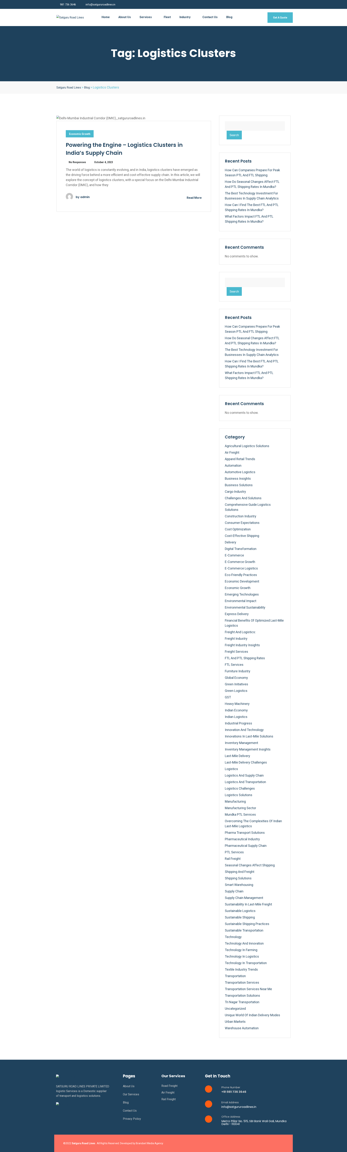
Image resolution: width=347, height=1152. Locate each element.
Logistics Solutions (238, 795)
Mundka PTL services (240, 814)
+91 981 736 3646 (233, 1092)
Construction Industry (240, 516)
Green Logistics (236, 691)
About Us (124, 17)
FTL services (234, 665)
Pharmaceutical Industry (242, 839)
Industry (185, 17)
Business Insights (238, 478)
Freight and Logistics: (240, 632)
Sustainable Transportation (244, 930)
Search (234, 135)
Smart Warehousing (239, 885)
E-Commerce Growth (240, 562)
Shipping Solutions (238, 878)
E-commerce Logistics (241, 568)
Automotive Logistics (240, 472)
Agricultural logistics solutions (247, 446)
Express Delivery (237, 614)
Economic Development (242, 581)
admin (85, 197)
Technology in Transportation (246, 963)
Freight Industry (236, 638)
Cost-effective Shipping (242, 536)
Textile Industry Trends (241, 969)
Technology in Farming (241, 950)
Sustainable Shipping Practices (247, 924)
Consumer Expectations (242, 523)
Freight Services (236, 651)
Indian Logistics (236, 717)
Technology (233, 937)
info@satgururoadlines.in (100, 4)
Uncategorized (235, 1008)
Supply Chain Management (244, 898)
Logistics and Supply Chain (244, 775)
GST (228, 697)
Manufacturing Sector (240, 808)
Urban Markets (235, 1021)
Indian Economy (236, 710)
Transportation (235, 976)
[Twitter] (265, 1143)
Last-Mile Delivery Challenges (246, 762)
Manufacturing (235, 801)
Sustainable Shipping (240, 917)
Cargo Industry (235, 491)
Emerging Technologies (242, 594)
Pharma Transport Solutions (245, 832)
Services (146, 17)
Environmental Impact (240, 601)
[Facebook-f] (258, 1143)
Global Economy (236, 678)
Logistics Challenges (240, 788)
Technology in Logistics (242, 956)
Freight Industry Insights (242, 645)
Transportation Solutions (242, 995)
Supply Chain (234, 891)
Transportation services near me (248, 989)
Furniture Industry (237, 671)
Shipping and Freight (239, 872)
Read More (194, 197)
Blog (229, 17)
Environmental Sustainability (245, 607)
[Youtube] (280, 1143)
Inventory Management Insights (248, 749)
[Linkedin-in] (273, 1143)
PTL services (234, 852)
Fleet (167, 17)
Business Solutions (239, 485)
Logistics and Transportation (245, 782)
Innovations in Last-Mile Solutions (249, 736)
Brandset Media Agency (149, 1143)
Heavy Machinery (237, 704)
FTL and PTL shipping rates (245, 658)
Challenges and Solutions (243, 498)
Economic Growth (79, 134)
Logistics (231, 769)
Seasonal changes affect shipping (250, 865)
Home (106, 17)
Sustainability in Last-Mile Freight (248, 904)
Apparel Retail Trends (240, 459)
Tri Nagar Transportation (242, 1002)
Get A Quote (280, 17)
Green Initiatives (236, 684)
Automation (233, 465)
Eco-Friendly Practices (241, 575)
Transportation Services (242, 982)
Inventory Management (241, 743)
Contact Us (210, 17)
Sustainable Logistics (240, 911)
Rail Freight (233, 859)
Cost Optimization (238, 529)
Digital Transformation (240, 549)
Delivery (230, 542)
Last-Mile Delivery (237, 756)
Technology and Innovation (244, 943)
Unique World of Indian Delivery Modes (252, 1015)
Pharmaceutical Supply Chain (246, 846)
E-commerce (234, 555)
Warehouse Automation (242, 1028)
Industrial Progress (238, 723)
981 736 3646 (68, 4)
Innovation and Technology (244, 730)
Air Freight (232, 452)
